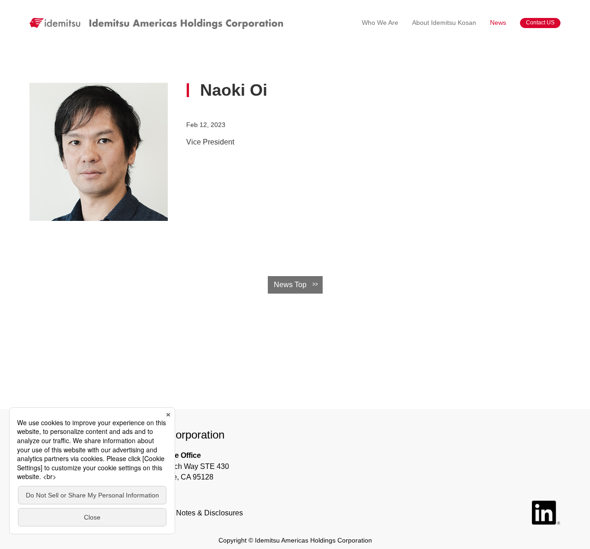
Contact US (540, 22)
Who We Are (380, 22)
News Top (290, 285)
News (498, 22)
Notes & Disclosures (209, 513)
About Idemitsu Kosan (444, 22)
